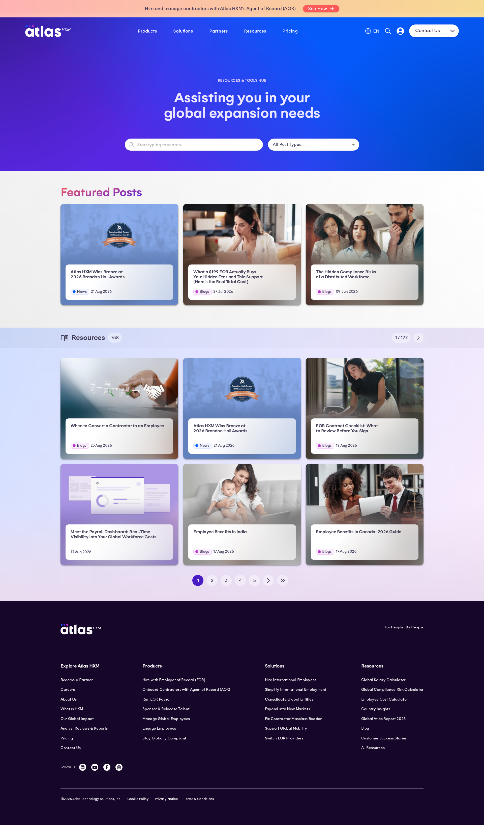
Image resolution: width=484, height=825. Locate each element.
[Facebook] (106, 767)
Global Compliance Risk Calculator (392, 689)
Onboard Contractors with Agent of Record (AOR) (186, 689)
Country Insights (375, 709)
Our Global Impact (77, 718)
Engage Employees (159, 728)
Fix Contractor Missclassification (293, 718)
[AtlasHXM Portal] (400, 31)
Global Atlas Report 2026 (383, 718)
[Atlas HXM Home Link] (48, 31)
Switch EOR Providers (284, 738)
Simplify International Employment (295, 689)
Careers (67, 689)
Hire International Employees (290, 680)
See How (317, 9)
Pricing (290, 31)
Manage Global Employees (166, 718)
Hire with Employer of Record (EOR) (173, 680)
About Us (68, 699)
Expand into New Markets (287, 709)
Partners (218, 31)
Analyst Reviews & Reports (84, 728)
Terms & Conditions (199, 799)
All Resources (373, 748)
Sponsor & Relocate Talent (165, 709)
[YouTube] (94, 767)
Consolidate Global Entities (289, 699)
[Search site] (387, 31)
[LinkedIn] (82, 767)
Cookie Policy (137, 799)
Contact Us (427, 31)
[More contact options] (452, 30)
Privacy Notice (166, 799)
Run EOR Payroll (156, 699)
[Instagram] (119, 767)
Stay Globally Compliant (164, 738)
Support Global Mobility (286, 728)
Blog (365, 728)
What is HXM (71, 709)
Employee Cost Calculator (384, 699)
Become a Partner (76, 680)
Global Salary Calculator (383, 680)
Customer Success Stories (384, 738)
